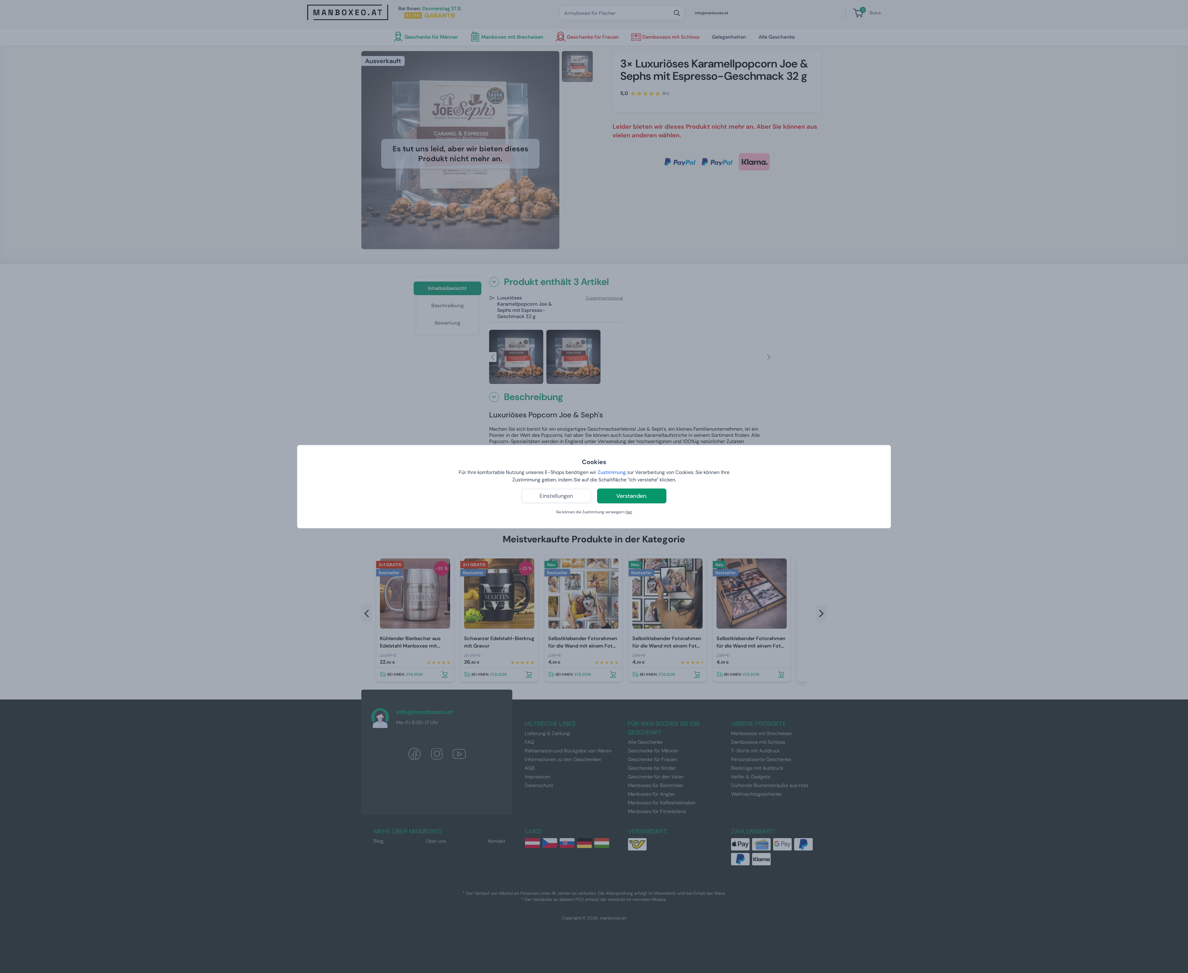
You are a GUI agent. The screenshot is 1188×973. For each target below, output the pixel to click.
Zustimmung (612, 472)
